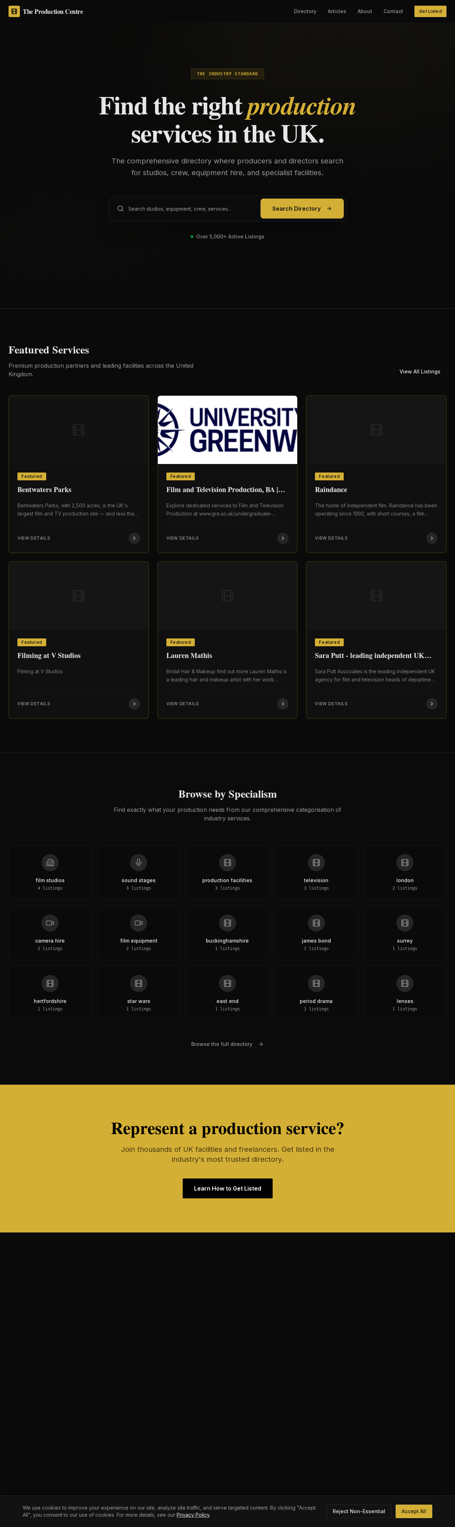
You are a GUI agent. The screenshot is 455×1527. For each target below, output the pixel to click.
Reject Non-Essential (359, 1511)
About (365, 11)
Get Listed (430, 11)
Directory (305, 11)
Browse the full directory (221, 1044)
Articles (337, 11)
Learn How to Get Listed (227, 1188)
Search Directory (296, 208)
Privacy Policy (193, 1515)
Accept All (414, 1511)
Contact (393, 11)
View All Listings (420, 371)
